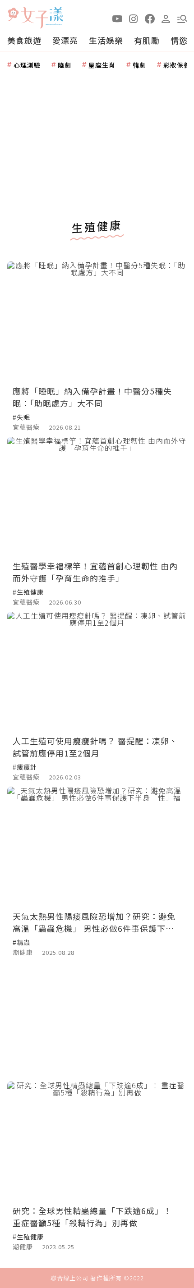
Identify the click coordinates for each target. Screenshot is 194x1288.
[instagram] (133, 18)
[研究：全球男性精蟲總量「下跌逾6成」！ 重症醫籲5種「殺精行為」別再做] (97, 1141)
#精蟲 (21, 942)
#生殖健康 (28, 591)
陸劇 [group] (64, 64)
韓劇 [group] (139, 64)
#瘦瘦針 (25, 766)
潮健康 (23, 952)
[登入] (166, 18)
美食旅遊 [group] (24, 40)
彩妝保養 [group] (176, 64)
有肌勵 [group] (147, 40)
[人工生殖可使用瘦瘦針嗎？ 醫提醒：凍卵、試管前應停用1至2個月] (97, 671)
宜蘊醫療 (26, 426)
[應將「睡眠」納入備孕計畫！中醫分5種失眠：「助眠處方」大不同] (97, 321)
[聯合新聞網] (13, 15)
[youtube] (117, 18)
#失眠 (21, 417)
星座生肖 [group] (101, 64)
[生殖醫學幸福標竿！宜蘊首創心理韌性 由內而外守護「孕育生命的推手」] (97, 496)
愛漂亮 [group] (65, 40)
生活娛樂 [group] (106, 40)
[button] (182, 18)
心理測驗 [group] (27, 64)
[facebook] (150, 18)
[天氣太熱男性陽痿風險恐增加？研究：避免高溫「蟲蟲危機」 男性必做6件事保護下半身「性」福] (97, 846)
